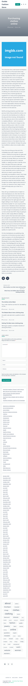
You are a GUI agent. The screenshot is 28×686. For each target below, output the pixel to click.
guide (20, 623)
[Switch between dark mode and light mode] (21, 4)
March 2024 (6, 520)
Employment (6, 418)
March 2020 (6, 578)
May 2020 (5, 574)
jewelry (7, 626)
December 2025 (7, 478)
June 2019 (5, 596)
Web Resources (6, 468)
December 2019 (7, 584)
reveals (14, 635)
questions (7, 633)
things (16, 641)
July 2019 (5, 594)
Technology (5, 460)
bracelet (17, 607)
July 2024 (5, 512)
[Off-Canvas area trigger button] (25, 4)
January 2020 (6, 582)
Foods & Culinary (7, 428)
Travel (4, 462)
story (22, 638)
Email (4, 364)
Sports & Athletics (7, 458)
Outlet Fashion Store (5, 4)
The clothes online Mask (9, 302)
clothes (16, 610)
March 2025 (6, 496)
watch (18, 647)
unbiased (5, 647)
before (16, 603)
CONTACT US (8, 677)
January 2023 (6, 540)
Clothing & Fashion (7, 416)
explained (16, 620)
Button (17, 4)
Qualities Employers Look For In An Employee (14, 400)
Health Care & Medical (8, 434)
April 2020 (5, 576)
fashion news (6, 420)
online (13, 629)
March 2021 (6, 554)
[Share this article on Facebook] (3, 278)
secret (5, 638)
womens (7, 653)
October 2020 (6, 564)
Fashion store (6, 422)
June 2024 (5, 514)
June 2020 (5, 572)
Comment (5, 344)
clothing (9, 613)
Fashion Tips (6, 424)
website (7, 650)
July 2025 (5, 488)
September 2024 (7, 508)
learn (15, 626)
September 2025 (7, 484)
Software (5, 456)
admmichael (11, 27)
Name (4, 360)
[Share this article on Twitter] (7, 278)
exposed (22, 620)
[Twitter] (8, 664)
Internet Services (7, 438)
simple (17, 638)
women (18, 650)
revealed (7, 636)
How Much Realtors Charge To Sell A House (13, 389)
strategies (5, 641)
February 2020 (6, 580)
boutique (7, 607)
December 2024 (7, 502)
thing (11, 641)
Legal (4, 440)
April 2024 (5, 518)
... (3, 317)
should (11, 638)
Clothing (5, 414)
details (18, 614)
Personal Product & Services (9, 448)
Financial (5, 426)
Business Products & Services (10, 412)
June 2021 (5, 548)
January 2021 (6, 558)
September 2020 (7, 566)
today (21, 641)
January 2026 (6, 476)
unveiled (11, 647)
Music (4, 444)
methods (21, 626)
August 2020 (6, 568)
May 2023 (5, 532)
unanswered (16, 644)
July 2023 (5, 528)
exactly (5, 620)
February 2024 (6, 522)
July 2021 (5, 546)
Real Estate (5, 452)
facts (5, 623)
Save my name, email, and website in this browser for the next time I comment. (14, 374)
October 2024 (6, 506)
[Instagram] (12, 664)
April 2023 (5, 534)
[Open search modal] (23, 4)
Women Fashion (7, 470)
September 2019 (7, 590)
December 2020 (7, 560)
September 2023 (7, 524)
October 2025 (6, 482)
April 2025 (5, 494)
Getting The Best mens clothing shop (12, 323)
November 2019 (7, 586)
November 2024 (7, 504)
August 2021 (6, 544)
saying (19, 635)
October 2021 (6, 542)
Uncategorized (6, 464)
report (14, 633)
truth (9, 644)
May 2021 (5, 550)
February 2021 (6, 556)
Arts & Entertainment (8, 408)
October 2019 (6, 588)
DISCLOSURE (15, 677)
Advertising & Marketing (9, 406)
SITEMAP (21, 677)
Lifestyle (5, 442)
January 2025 (6, 500)
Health (4, 430)
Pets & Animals (6, 450)
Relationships (6, 454)
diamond (6, 617)
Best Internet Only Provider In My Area (12, 391)
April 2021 (5, 552)
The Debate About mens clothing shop (13, 312)
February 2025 (6, 498)
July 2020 (5, 570)
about (8, 603)
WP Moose (11, 682)
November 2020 (7, 562)
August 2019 (6, 592)
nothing (5, 629)
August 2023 (6, 526)
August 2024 (6, 510)
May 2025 (5, 492)
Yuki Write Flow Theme (17, 681)
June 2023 (5, 530)
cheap (6, 610)
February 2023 (6, 538)
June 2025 (5, 490)
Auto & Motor (6, 410)
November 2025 (7, 480)
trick (4, 644)
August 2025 (6, 486)
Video (4, 466)
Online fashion (6, 446)
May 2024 (5, 516)
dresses (15, 617)
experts (10, 620)
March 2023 (6, 536)
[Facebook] (5, 664)
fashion (12, 623)
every (23, 617)
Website (4, 369)
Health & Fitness (7, 432)
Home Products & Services (9, 436)
